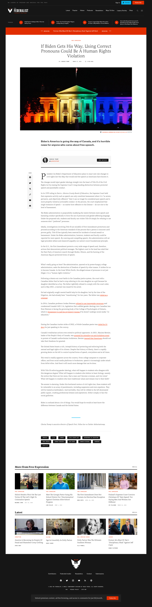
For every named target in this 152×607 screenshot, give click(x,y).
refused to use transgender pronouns (90, 303)
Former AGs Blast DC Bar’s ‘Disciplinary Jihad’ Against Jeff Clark (121, 542)
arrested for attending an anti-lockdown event (91, 335)
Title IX (45, 445)
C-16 (53, 437)
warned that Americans (93, 338)
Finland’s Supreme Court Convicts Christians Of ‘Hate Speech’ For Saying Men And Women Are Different (122, 498)
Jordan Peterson (84, 441)
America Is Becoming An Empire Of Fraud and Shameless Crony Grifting (29, 541)
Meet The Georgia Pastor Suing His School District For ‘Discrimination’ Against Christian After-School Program (60, 498)
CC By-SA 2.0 (123, 132)
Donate (127, 2)
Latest (18, 512)
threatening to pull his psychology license (64, 312)
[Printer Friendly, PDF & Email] (30, 206)
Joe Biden (72, 441)
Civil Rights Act (74, 437)
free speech (46, 441)
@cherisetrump (55, 161)
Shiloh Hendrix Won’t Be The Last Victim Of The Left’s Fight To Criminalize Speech (28, 497)
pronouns (97, 441)
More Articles (103, 160)
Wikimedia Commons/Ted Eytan (110, 132)
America (45, 437)
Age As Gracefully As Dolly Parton (59, 540)
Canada (62, 437)
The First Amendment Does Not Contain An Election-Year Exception (91, 496)
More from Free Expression (32, 467)
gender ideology (59, 441)
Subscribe (138, 2)
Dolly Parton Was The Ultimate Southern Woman (89, 541)
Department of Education (91, 437)
